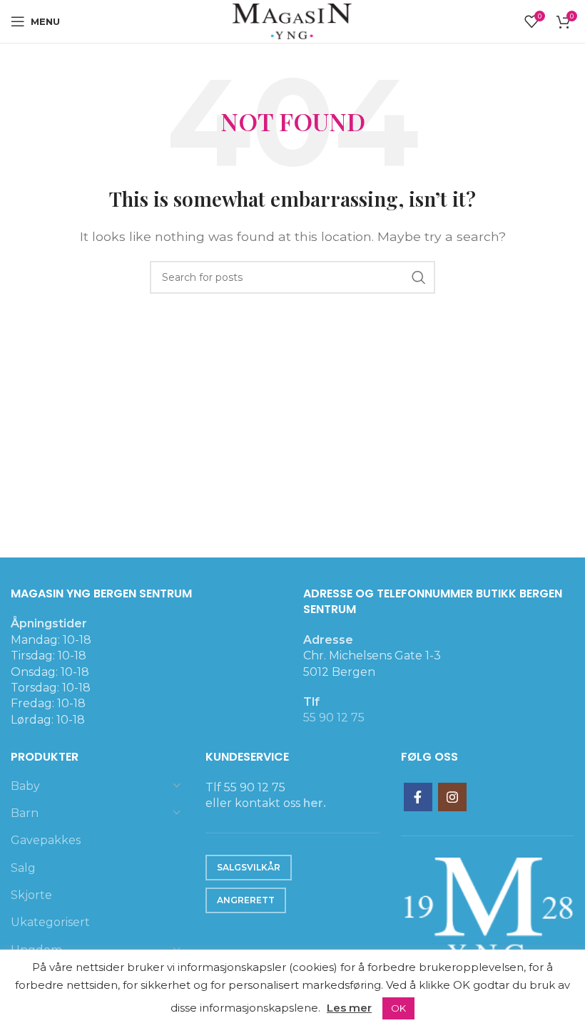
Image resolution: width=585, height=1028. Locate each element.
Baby (25, 786)
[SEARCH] (418, 277)
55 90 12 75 (334, 717)
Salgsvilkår (248, 867)
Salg (23, 868)
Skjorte (31, 895)
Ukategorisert (50, 922)
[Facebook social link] (418, 797)
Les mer (349, 1007)
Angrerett (246, 900)
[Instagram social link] (452, 797)
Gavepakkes (46, 840)
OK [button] (398, 1008)
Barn (25, 813)
